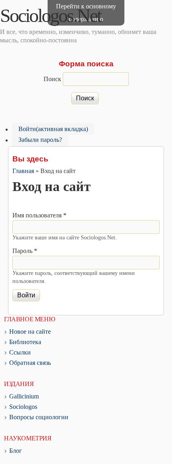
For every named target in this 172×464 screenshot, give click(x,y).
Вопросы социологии (38, 417)
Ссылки (20, 352)
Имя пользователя (39, 215)
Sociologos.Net (50, 15)
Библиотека (25, 342)
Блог (15, 450)
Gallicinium (24, 396)
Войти (53, 129)
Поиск (53, 79)
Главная (23, 170)
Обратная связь (30, 362)
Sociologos (23, 406)
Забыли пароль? (40, 140)
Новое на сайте (30, 331)
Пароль (24, 250)
